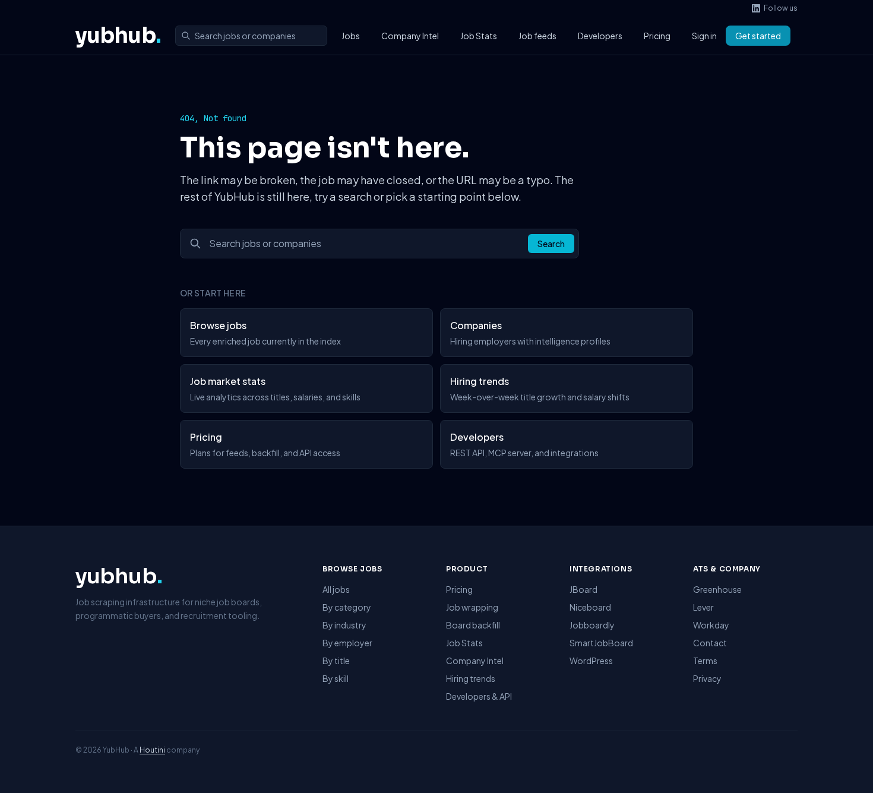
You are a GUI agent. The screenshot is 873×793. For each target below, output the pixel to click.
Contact (710, 642)
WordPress (591, 660)
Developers (600, 35)
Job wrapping (472, 607)
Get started (758, 35)
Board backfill (473, 625)
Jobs (350, 35)
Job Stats (478, 35)
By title (336, 660)
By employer (347, 642)
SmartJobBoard (601, 642)
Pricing (657, 35)
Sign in (704, 35)
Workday (711, 625)
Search (551, 243)
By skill (335, 678)
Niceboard (590, 607)
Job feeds (537, 35)
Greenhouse (717, 589)
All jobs (336, 589)
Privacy (707, 678)
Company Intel (410, 35)
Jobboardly (592, 625)
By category (346, 607)
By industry (344, 625)
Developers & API (479, 696)
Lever (703, 607)
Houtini (152, 749)
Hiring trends (470, 678)
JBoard (583, 589)
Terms (705, 660)
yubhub (118, 36)
